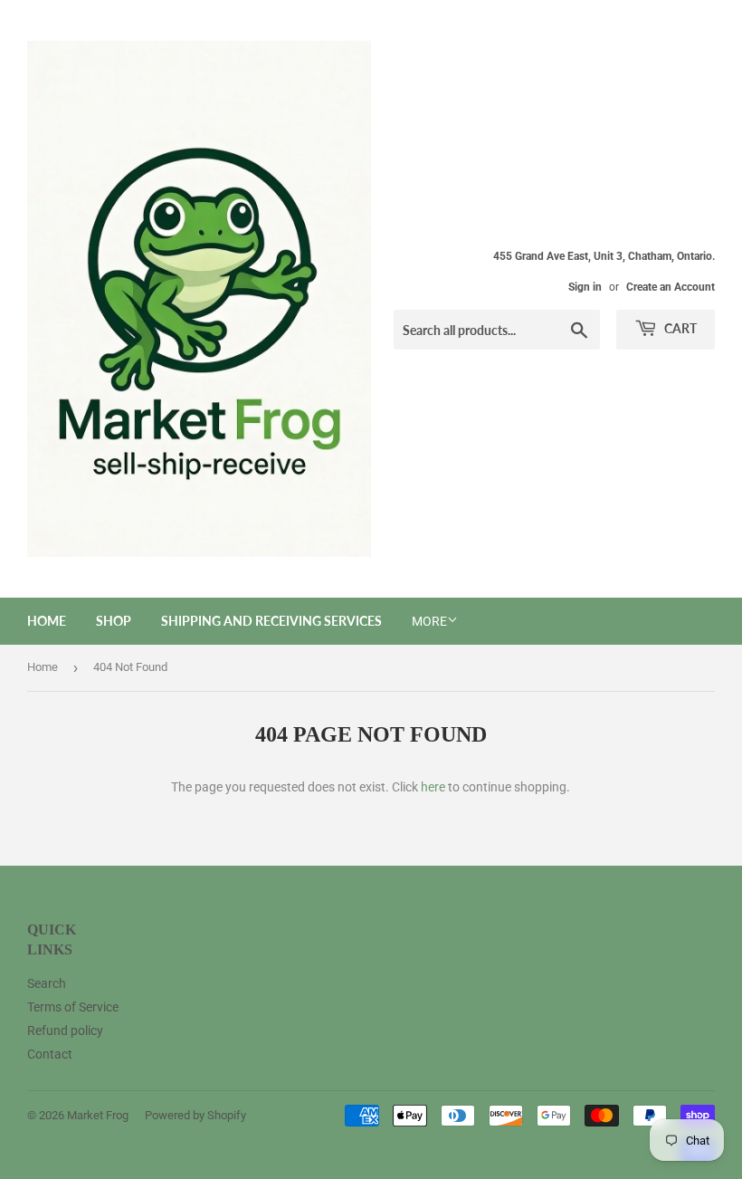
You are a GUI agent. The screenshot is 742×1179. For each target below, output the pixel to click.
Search (46, 983)
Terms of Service (73, 1007)
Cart (679, 328)
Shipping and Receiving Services (271, 620)
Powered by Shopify (195, 1115)
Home (46, 620)
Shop (113, 620)
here (433, 787)
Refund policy (65, 1030)
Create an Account (670, 287)
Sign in (585, 287)
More (429, 621)
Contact (49, 1054)
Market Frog (97, 1115)
